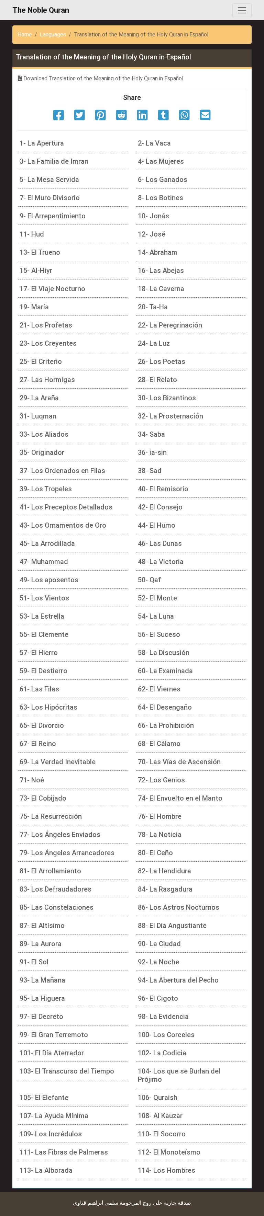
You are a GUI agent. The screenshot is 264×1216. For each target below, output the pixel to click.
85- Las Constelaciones (57, 907)
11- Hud (32, 234)
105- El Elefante (44, 1097)
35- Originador (42, 452)
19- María (34, 307)
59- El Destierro (43, 671)
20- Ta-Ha (153, 307)
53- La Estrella (42, 616)
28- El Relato (157, 380)
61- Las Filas (39, 689)
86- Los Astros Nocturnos (178, 907)
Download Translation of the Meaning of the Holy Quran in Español (102, 78)
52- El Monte (157, 598)
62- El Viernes (159, 689)
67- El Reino (38, 743)
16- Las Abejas (161, 270)
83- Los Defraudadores (55, 889)
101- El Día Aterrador (52, 1053)
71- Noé (32, 780)
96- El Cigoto (158, 998)
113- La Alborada (46, 1170)
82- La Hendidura (164, 871)
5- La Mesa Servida (49, 179)
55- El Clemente (44, 634)
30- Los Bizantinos (167, 398)
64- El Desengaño (165, 707)
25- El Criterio (41, 361)
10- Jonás (153, 216)
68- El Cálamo (159, 743)
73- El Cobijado (43, 798)
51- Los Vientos (44, 598)
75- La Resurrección (51, 816)
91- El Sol (34, 962)
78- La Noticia (160, 834)
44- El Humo (156, 525)
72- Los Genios (161, 780)
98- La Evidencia (163, 1016)
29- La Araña (39, 398)
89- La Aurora (41, 944)
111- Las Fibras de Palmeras (64, 1152)
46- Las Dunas (160, 543)
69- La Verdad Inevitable (58, 762)
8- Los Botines (160, 198)
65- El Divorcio (42, 725)
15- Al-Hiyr (36, 270)
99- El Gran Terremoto (54, 1035)
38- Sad (150, 471)
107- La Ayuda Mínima (54, 1116)
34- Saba (151, 434)
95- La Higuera (42, 998)
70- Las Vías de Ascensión (179, 762)
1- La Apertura (42, 143)
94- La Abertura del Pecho (178, 980)
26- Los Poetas (161, 361)
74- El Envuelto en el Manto (180, 798)
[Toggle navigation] (242, 10)
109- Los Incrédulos (51, 1134)
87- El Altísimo (42, 925)
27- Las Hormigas (47, 380)
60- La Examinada (165, 671)
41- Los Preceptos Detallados (66, 507)
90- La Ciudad (159, 944)
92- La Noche (158, 962)
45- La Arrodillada (47, 543)
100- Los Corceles (166, 1035)
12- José (151, 234)
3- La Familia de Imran (54, 161)
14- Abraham (157, 252)
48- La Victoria (161, 562)
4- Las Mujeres (161, 161)
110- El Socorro (162, 1134)
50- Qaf (149, 580)
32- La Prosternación (170, 416)
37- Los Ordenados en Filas (62, 471)
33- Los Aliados (44, 434)
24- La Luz (154, 343)
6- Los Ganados (162, 179)
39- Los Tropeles (46, 489)
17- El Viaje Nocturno (52, 289)
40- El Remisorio (163, 489)
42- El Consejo (160, 507)
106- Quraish (157, 1097)
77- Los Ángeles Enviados (60, 834)
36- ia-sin (152, 452)
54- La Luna (156, 616)
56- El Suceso (159, 634)
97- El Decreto (41, 1016)
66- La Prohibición (166, 725)
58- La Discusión (163, 653)
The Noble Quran (40, 10)
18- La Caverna (161, 289)
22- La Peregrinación (170, 325)
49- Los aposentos (49, 580)
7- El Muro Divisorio (50, 198)
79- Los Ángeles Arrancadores (67, 853)
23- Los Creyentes (48, 343)
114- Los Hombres (166, 1170)
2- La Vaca (154, 143)
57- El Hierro (39, 653)
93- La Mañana (42, 980)
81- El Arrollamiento (50, 871)
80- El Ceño (155, 853)
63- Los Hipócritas (48, 707)
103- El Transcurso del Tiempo (67, 1071)
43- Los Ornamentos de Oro (63, 525)
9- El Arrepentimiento (53, 216)
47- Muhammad (44, 562)
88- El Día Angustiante (172, 925)
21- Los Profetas (46, 325)
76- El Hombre (160, 816)
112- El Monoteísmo (169, 1152)
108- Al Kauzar (160, 1116)
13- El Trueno (40, 252)
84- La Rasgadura (165, 889)
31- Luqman (38, 416)
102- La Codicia (162, 1053)
